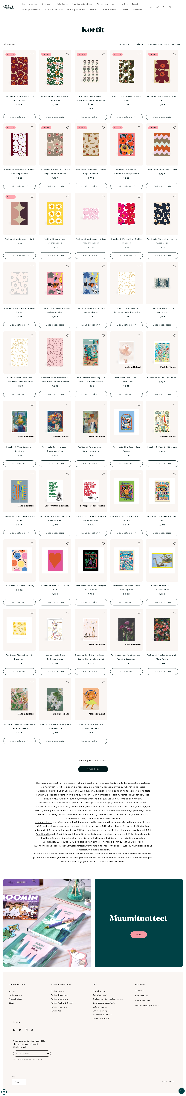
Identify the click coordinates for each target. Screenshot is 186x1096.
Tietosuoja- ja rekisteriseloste (108, 999)
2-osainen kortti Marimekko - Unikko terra (19, 98)
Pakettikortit (43, 834)
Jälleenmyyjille (100, 1007)
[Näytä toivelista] (157, 7)
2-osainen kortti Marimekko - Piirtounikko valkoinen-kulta (19, 380)
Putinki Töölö (57, 991)
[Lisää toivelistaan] (31, 54)
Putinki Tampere (59, 1007)
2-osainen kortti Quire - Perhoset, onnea (55, 657)
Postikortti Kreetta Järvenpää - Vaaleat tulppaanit (19, 726)
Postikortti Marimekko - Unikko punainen (126, 241)
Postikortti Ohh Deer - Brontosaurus (162, 588)
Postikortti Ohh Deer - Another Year (162, 518)
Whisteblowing (100, 1011)
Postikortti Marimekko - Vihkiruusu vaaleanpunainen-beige (91, 100)
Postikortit (45, 802)
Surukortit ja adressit (46, 853)
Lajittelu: (140, 44)
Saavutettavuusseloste (104, 1003)
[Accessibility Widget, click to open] (4, 1092)
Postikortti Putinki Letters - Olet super (19, 518)
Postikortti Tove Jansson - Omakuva (19, 449)
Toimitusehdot (100, 995)
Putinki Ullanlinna (59, 999)
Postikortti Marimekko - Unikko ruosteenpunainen (19, 172)
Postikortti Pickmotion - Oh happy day (19, 657)
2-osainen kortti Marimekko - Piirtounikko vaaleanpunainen (55, 380)
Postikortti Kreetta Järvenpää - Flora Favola (162, 657)
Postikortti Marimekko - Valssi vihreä (126, 98)
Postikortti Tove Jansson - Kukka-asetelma (55, 449)
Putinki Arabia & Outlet (62, 1003)
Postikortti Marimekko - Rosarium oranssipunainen (126, 172)
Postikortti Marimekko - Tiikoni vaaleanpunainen (55, 310)
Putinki (171, 1081)
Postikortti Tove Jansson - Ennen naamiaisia (91, 449)
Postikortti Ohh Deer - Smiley (19, 586)
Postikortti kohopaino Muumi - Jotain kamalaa (91, 518)
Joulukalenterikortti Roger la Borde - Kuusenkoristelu (91, 380)
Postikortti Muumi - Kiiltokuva (162, 447)
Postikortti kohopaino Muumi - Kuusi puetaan (55, 518)
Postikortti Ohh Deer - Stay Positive (126, 449)
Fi (175, 7)
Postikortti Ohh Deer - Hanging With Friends (91, 588)
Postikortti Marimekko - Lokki (162, 170)
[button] (46, 4)
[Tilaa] (48, 1053)
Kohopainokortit (43, 822)
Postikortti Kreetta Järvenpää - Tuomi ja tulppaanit (126, 657)
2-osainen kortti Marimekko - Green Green (55, 98)
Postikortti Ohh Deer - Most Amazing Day (126, 588)
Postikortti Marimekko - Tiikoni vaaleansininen (91, 310)
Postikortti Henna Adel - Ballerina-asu (126, 380)
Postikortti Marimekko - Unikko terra (162, 98)
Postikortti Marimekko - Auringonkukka (55, 241)
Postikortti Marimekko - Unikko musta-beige (162, 241)
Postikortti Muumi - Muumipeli (162, 378)
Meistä (12, 991)
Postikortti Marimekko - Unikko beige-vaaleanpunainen (55, 172)
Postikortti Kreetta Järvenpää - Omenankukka (55, 726)
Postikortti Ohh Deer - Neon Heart (55, 588)
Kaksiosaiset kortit (46, 791)
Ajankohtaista (15, 999)
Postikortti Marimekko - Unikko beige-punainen (91, 172)
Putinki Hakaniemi (59, 995)
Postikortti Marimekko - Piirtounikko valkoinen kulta (126, 310)
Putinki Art (56, 1011)
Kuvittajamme (15, 995)
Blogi (11, 1003)
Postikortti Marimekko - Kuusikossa (162, 310)
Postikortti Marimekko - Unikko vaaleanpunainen (91, 241)
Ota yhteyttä (99, 991)
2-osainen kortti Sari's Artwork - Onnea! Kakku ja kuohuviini (91, 657)
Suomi (17, 1082)
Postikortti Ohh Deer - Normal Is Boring (126, 518)
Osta (138, 934)
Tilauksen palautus (102, 1015)
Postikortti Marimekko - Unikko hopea (19, 310)
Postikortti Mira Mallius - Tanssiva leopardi (91, 726)
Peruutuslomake (101, 1018)
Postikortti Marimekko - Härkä (19, 239)
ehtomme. (37, 1059)
